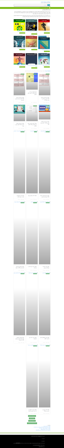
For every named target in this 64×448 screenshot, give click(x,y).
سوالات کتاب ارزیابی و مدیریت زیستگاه (45, 410)
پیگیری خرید (43, 441)
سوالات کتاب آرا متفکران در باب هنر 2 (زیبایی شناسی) (32, 410)
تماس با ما (41, 7)
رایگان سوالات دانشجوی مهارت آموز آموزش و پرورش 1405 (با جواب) (19, 339)
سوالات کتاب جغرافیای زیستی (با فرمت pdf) (44, 338)
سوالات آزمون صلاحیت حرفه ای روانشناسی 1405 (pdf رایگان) (32, 125)
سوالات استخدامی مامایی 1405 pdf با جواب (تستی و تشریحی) (19, 99)
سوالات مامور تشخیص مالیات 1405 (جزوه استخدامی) (44, 196)
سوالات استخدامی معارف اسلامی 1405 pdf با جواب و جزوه (19, 125)
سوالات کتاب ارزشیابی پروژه (32, 195)
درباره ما (43, 7)
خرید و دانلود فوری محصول (46, 51)
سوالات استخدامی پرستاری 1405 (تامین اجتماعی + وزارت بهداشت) (45, 99)
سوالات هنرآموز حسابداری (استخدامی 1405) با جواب (19, 267)
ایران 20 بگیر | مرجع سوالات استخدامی (45, 1)
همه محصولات (46, 7)
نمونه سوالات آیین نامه (47, 70)
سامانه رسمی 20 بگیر (50, 8)
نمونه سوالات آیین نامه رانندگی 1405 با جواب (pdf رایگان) (32, 93)
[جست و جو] (48, 5)
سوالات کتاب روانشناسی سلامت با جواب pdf (20, 196)
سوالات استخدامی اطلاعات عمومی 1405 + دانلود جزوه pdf (45, 123)
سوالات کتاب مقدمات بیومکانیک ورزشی (46, 267)
